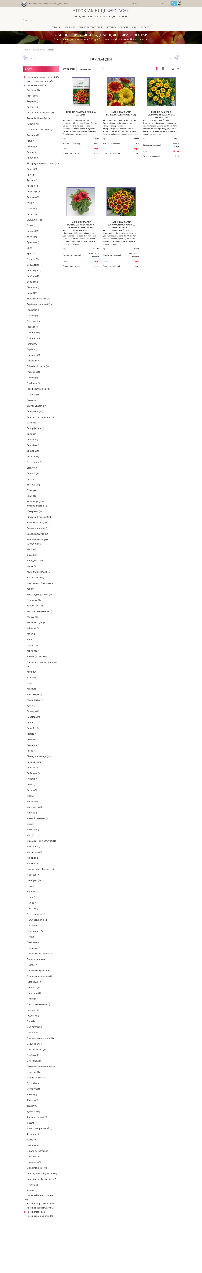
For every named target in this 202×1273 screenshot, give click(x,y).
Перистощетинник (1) (37, 959)
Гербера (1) (32, 349)
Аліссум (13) (33, 123)
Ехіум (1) (31, 495)
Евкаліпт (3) (33, 456)
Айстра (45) (32, 106)
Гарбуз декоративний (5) (39, 304)
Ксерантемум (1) (35, 699)
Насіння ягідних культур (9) (40, 1207)
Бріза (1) (31, 247)
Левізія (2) (32, 722)
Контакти (145, 27)
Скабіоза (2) (33, 1055)
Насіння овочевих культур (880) (43, 77)
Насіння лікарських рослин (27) (42, 1203)
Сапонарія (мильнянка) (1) (40, 1038)
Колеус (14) (32, 645)
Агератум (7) (33, 101)
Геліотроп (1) (33, 332)
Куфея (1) (32, 705)
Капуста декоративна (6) (39, 594)
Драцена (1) (33, 450)
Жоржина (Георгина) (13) (39, 516)
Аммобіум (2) (33, 146)
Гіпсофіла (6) (33, 360)
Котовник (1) (33, 677)
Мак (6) (30, 795)
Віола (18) (32, 292)
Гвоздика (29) (33, 321)
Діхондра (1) (33, 433)
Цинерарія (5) (34, 1162)
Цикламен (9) (33, 1156)
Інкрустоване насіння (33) (40, 81)
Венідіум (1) (33, 264)
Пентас (30, 936)
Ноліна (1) (32, 902)
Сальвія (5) (32, 1021)
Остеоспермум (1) (36, 914)
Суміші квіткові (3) (36, 1077)
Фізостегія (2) (33, 1134)
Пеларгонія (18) (35, 931)
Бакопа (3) (32, 214)
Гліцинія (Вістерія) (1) (38, 366)
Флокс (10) (32, 1139)
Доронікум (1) (34, 445)
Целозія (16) (33, 1145)
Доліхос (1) (32, 439)
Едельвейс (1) (34, 462)
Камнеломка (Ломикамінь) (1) (41, 583)
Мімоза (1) (32, 823)
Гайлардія (50, 49)
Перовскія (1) (33, 964)
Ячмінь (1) (32, 1190)
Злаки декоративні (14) (38, 533)
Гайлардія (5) (33, 309)
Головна (56, 27)
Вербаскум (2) (34, 270)
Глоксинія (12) (34, 371)
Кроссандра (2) (34, 694)
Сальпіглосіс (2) (35, 1026)
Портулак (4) (33, 987)
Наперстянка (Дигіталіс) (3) (40, 869)
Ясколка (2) (32, 1184)
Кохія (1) (31, 683)
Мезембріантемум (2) (38, 818)
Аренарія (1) (33, 174)
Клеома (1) (32, 616)
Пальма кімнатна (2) (37, 919)
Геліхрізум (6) (33, 343)
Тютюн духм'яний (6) (37, 1117)
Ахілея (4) (32, 208)
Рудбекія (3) (33, 1015)
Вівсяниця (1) (34, 287)
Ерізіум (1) (32, 479)
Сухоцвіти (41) (34, 1083)
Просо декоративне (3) (38, 1004)
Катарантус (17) (35, 605)
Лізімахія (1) (33, 739)
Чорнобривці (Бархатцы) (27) (41, 1179)
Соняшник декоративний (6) (41, 1066)
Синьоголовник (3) (36, 1049)
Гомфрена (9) (34, 383)
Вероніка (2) (33, 281)
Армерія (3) (32, 185)
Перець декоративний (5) (39, 953)
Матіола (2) (32, 812)
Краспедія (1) (33, 688)
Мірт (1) (30, 835)
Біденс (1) (32, 236)
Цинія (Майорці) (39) (37, 1167)
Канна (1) (31, 588)
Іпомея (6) (32, 554)
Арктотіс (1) (32, 180)
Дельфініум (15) (35, 411)
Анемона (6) (33, 157)
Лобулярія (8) (34, 773)
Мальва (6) (32, 801)
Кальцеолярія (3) (35, 577)
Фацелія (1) (32, 1122)
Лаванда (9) (33, 711)
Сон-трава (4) (34, 1060)
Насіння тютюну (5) (36, 1211)
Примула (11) (33, 998)
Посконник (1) (34, 993)
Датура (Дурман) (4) (37, 405)
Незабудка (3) (34, 880)
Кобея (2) (31, 633)
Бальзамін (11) (34, 219)
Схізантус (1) (33, 1088)
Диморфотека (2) (35, 428)
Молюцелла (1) (34, 852)
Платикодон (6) (34, 981)
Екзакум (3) (32, 467)
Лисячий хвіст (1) (35, 761)
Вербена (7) (33, 276)
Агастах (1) (32, 95)
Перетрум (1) (33, 947)
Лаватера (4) (33, 716)
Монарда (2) (33, 857)
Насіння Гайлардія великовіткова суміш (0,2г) (121, 113)
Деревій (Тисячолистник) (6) (41, 417)
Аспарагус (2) (34, 191)
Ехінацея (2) (33, 490)
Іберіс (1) (31, 549)
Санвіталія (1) (34, 1032)
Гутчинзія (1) (33, 400)
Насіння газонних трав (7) (40, 1215)
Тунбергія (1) (33, 1111)
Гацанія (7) (32, 315)
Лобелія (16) (33, 767)
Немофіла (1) (33, 891)
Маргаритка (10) (35, 807)
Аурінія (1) (32, 202)
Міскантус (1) (33, 846)
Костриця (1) (33, 671)
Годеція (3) (32, 377)
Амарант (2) (33, 135)
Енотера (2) (33, 473)
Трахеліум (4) (33, 1105)
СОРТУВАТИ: (69, 68)
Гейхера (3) (32, 326)
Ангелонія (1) (33, 152)
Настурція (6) (33, 874)
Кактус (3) (32, 566)
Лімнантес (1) (34, 745)
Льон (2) (31, 784)
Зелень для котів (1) (37, 528)
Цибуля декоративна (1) (39, 1150)
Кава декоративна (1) (38, 560)
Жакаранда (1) (34, 511)
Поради (124, 27)
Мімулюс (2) (33, 829)
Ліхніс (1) (31, 750)
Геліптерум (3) (34, 338)
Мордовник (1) (34, 863)
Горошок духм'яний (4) (38, 388)
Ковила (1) (32, 639)
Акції (134, 27)
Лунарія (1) (32, 778)
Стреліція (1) (33, 1072)
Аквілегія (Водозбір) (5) (38, 118)
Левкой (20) (33, 728)
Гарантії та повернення (90, 27)
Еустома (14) (33, 484)
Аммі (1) (31, 140)
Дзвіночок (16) (34, 422)
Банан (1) (31, 225)
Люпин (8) (32, 790)
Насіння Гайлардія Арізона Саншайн (81, 113)
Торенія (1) (32, 1100)
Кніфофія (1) (33, 628)
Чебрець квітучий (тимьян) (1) (42, 1173)
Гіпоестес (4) (33, 355)
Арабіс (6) (32, 168)
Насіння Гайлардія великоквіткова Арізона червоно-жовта (121, 225)
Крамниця (70, 27)
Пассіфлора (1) (34, 925)
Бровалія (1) (33, 253)
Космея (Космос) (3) (37, 656)
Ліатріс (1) (32, 733)
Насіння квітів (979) (36, 85)
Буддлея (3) (33, 259)
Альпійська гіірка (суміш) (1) (41, 129)
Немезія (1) (32, 885)
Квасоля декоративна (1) (39, 611)
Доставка (111, 27)
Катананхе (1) (34, 600)
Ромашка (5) (33, 1009)
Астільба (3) (33, 197)
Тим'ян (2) (32, 1094)
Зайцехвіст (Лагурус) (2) (39, 522)
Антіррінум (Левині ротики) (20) (43, 163)
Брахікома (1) (34, 242)
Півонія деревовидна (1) (39, 976)
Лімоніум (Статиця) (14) (39, 756)
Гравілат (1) (33, 394)
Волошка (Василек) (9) (38, 298)
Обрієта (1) (32, 908)
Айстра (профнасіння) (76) (40, 112)
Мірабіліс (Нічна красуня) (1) (41, 840)
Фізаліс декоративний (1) (39, 1128)
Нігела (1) (32, 897)
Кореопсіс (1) (33, 650)
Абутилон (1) (33, 90)
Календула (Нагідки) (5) (39, 571)
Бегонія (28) (33, 230)
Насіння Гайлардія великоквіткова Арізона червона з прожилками (80, 225)
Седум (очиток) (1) (36, 1043)
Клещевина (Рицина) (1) (39, 622)
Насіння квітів (38, 49)
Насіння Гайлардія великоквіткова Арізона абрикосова (161, 115)
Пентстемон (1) (34, 942)
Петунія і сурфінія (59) (38, 970)
